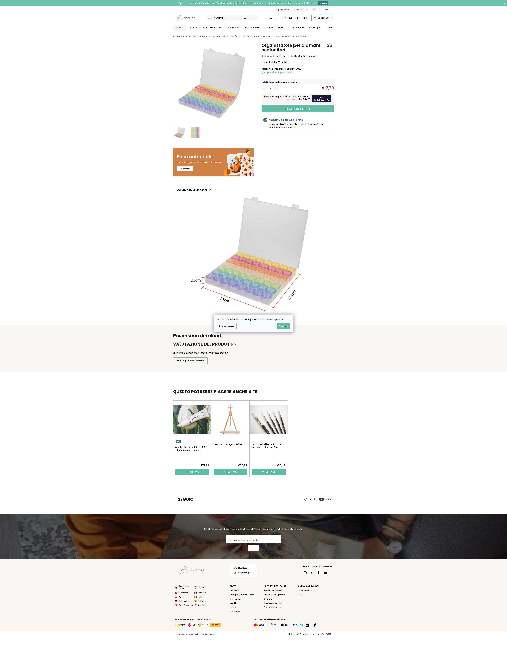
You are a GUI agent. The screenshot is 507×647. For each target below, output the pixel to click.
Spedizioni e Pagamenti (275, 594)
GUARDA (323, 3)
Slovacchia (184, 592)
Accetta (283, 326)
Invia (253, 547)
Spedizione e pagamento (279, 72)
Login (272, 18)
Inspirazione (235, 599)
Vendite (233, 603)
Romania (202, 592)
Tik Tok (311, 499)
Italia (200, 597)
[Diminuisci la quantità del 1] (264, 88)
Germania (183, 601)
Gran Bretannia (186, 605)
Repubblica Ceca (184, 587)
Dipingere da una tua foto (242, 594)
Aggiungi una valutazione (190, 360)
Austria (201, 605)
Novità (233, 607)
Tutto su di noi (300, 9)
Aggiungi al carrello (299, 108)
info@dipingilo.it (245, 572)
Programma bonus (272, 607)
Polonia (182, 597)
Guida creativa (305, 590)
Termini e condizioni (273, 590)
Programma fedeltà (287, 82)
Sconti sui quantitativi (274, 603)
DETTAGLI (194, 471)
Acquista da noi (282, 9)
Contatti (316, 9)
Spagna (201, 601)
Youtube (329, 499)
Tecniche (234, 590)
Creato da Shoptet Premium (302, 634)
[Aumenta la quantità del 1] (276, 88)
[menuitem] (179, 28)
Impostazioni (226, 326)
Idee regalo (235, 611)
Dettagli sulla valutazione (304, 56)
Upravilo (323, 634)
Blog (300, 594)
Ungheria (202, 587)
